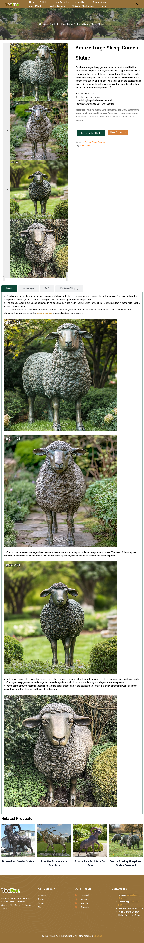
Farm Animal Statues (71, 24)
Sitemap (98, 936)
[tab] (9, 288)
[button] (48, 2)
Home (45, 24)
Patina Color (85, 145)
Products (54, 24)
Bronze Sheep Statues (94, 24)
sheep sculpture (44, 313)
